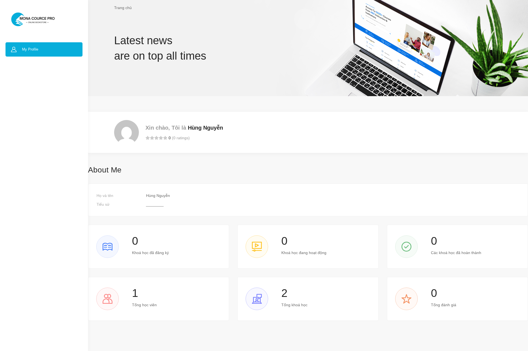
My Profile (30, 49)
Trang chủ (123, 7)
